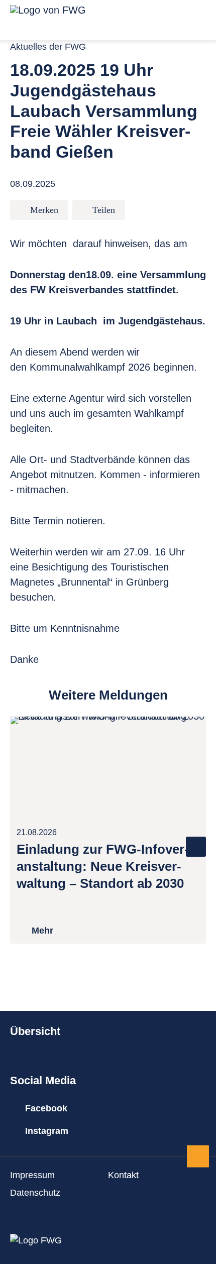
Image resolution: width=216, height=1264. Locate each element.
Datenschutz (35, 1193)
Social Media (43, 1080)
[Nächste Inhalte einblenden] (196, 847)
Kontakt (123, 1175)
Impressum (32, 1175)
